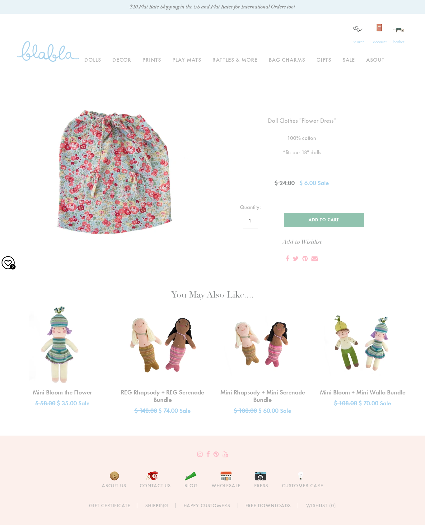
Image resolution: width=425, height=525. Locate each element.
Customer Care (302, 485)
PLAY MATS (186, 59)
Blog (191, 485)
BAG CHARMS (287, 59)
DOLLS (92, 59)
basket (398, 42)
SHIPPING (156, 505)
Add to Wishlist (301, 242)
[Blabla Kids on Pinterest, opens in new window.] (216, 454)
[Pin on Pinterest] (305, 259)
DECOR (121, 59)
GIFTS (323, 59)
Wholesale (226, 485)
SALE (349, 59)
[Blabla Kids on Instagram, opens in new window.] (200, 454)
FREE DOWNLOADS (268, 505)
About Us (114, 485)
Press (261, 485)
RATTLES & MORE (235, 59)
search (359, 42)
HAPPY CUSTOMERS (207, 505)
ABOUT (375, 59)
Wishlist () (321, 505)
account (379, 42)
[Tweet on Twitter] (296, 259)
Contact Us (155, 485)
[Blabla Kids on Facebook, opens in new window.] (208, 454)
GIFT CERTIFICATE (109, 505)
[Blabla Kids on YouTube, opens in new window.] (225, 454)
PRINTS (151, 59)
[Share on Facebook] (287, 259)
